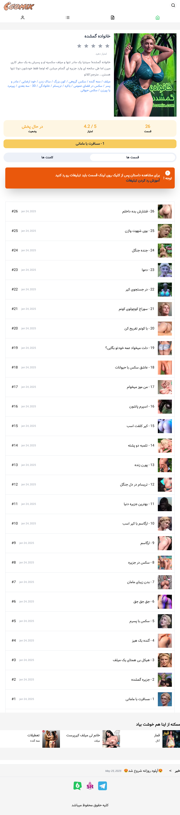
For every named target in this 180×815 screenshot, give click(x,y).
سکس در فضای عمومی (88, 86)
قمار (157, 735)
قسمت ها (132, 157)
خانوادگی (44, 86)
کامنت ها (47, 157)
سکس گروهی (77, 81)
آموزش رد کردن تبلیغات (143, 180)
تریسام (57, 86)
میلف (107, 81)
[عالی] (78, 46)
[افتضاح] (106, 46)
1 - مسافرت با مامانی (90, 143)
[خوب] (85, 46)
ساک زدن (45, 81)
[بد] (99, 46)
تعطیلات (33, 735)
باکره (67, 86)
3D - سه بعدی (27, 86)
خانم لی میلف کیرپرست (83, 735)
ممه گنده (95, 81)
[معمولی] (92, 46)
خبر (173, 771)
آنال (158, 741)
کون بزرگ (60, 81)
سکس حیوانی (89, 90)
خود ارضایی (29, 81)
